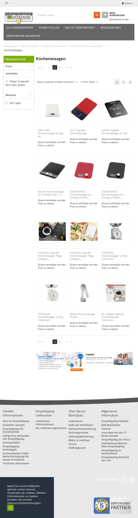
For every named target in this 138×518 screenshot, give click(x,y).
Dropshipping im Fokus (115, 439)
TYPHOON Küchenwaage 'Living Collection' (114, 255)
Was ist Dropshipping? (80, 27)
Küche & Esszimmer (54, 46)
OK (10, 507)
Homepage (10, 46)
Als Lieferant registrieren (51, 428)
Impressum (75, 421)
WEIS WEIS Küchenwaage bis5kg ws (50, 133)
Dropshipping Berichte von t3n (115, 458)
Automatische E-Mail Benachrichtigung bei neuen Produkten (16, 456)
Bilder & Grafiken (79, 440)
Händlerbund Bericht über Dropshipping (114, 445)
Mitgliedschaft (111, 27)
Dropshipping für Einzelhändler (13, 430)
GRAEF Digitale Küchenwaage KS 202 (114, 132)
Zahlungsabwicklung (81, 436)
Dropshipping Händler (115, 421)
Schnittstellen (49, 27)
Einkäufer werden (14, 425)
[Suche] (97, 15)
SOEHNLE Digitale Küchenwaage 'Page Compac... (50, 255)
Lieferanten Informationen (45, 422)
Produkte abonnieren (16, 463)
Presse (72, 444)
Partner (106, 428)
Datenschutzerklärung (82, 428)
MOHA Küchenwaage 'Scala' (82, 316)
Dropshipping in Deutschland (111, 452)
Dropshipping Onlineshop (23, 36)
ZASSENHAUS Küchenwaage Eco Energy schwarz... (112, 194)
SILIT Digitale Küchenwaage (78, 132)
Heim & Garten (29, 46)
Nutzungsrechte (78, 432)
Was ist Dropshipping (16, 421)
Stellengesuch (77, 447)
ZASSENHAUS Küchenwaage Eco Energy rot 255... (81, 194)
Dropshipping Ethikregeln (11, 448)
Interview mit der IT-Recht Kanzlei (114, 434)
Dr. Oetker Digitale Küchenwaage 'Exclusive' (113, 317)
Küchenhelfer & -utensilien (86, 46)
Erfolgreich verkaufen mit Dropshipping (16, 437)
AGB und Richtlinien (80, 425)
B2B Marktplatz (110, 425)
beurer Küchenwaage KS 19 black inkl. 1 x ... (51, 193)
